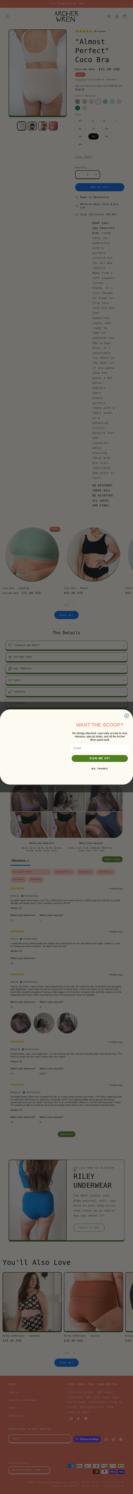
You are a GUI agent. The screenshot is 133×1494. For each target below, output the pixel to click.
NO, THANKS (100, 768)
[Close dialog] (127, 703)
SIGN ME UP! (99, 758)
